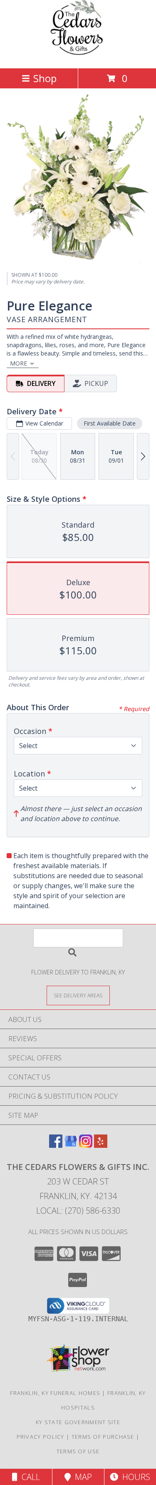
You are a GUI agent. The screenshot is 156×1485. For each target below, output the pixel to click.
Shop (45, 78)
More (18, 363)
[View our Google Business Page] (70, 1145)
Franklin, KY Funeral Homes (55, 1393)
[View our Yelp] (100, 1145)
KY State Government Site (78, 1422)
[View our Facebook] (55, 1145)
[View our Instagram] (85, 1145)
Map (81, 1476)
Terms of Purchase (103, 1436)
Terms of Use (78, 1451)
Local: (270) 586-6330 (78, 1210)
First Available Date (110, 423)
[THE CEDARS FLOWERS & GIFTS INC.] (78, 56)
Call (28, 1476)
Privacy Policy (40, 1436)
